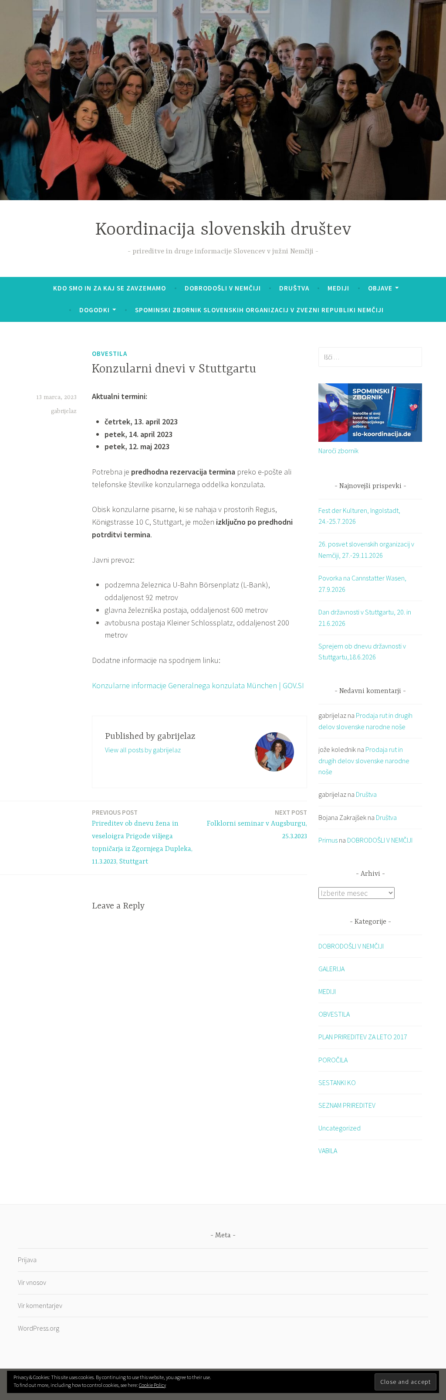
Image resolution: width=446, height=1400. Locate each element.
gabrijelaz (64, 411)
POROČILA (333, 1059)
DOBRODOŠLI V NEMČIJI (223, 288)
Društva (294, 288)
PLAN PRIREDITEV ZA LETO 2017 (362, 1036)
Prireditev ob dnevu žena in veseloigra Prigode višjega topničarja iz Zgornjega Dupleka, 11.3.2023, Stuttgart (142, 836)
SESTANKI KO (337, 1082)
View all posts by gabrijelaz (143, 749)
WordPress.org (38, 1328)
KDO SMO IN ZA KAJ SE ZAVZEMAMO (109, 288)
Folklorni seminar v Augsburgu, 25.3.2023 (257, 824)
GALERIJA (331, 968)
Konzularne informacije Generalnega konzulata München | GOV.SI (198, 685)
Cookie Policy (152, 1385)
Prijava (27, 1259)
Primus (328, 840)
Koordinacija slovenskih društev (223, 230)
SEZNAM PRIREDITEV (346, 1105)
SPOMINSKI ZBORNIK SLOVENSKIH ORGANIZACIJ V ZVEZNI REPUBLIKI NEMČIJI (259, 310)
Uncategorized (339, 1127)
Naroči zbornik (338, 450)
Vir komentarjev (40, 1305)
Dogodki (94, 310)
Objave (380, 288)
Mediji (338, 288)
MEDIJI (327, 991)
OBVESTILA (109, 353)
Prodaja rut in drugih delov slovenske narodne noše (363, 760)
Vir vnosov (32, 1282)
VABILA (327, 1150)
